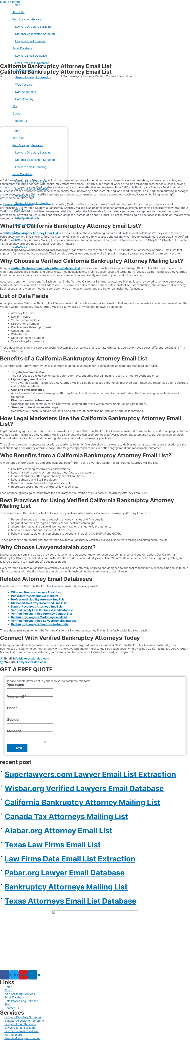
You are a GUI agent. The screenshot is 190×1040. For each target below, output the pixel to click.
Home (16, 5)
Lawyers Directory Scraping (33, 26)
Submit (17, 748)
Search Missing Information (33, 77)
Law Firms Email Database (32, 63)
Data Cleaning (24, 99)
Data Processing (23, 70)
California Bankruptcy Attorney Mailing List (82, 802)
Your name (17, 685)
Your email (17, 696)
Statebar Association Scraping (35, 34)
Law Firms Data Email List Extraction (70, 858)
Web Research (24, 84)
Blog (15, 106)
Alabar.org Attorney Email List (58, 830)
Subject (13, 719)
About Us (18, 12)
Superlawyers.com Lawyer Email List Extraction (90, 774)
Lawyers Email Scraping (30, 41)
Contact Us (19, 121)
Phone (12, 708)
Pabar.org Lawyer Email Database (65, 872)
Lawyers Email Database (31, 55)
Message (14, 731)
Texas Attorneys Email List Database (70, 900)
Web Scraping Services (27, 19)
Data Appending (25, 92)
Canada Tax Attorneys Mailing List (66, 816)
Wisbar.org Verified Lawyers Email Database (84, 788)
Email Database (22, 48)
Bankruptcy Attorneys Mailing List (66, 886)
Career (17, 113)
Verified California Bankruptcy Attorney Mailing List (45, 268)
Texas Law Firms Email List (53, 844)
